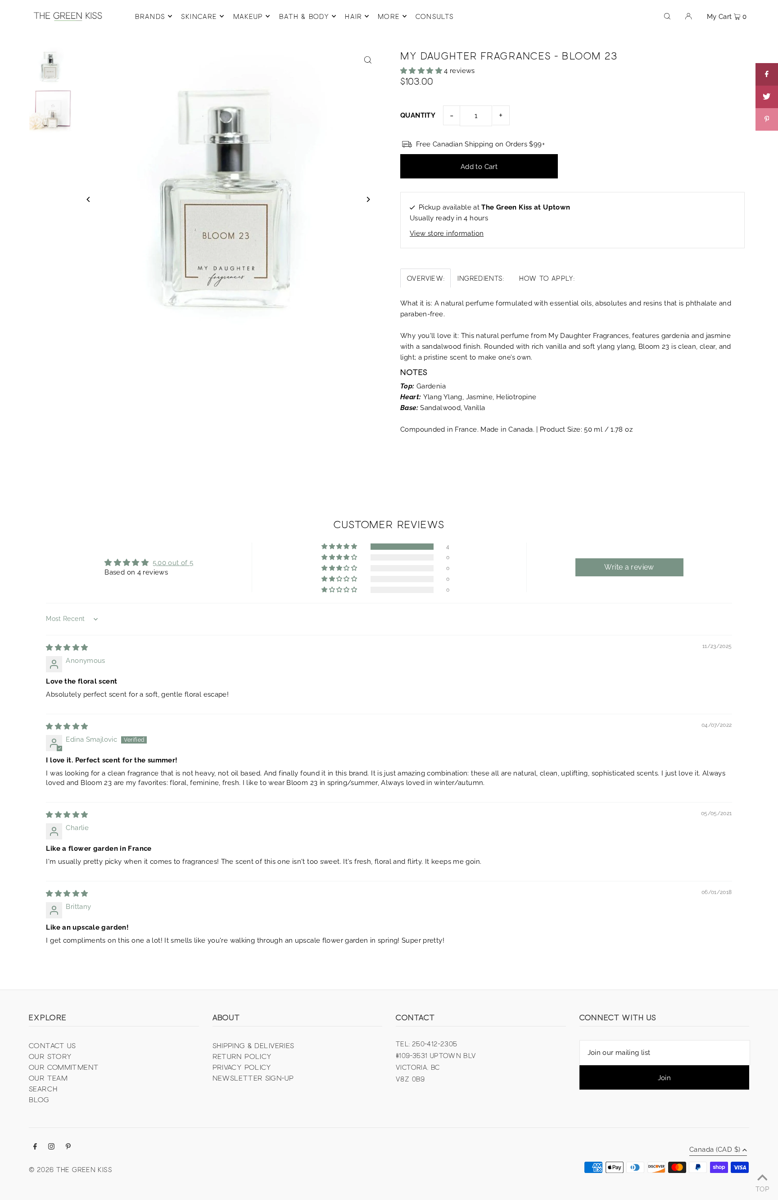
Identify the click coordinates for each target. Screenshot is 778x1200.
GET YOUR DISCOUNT (450, 632)
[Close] (500, 540)
